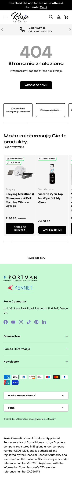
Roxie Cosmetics (20, 419)
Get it (43, 7)
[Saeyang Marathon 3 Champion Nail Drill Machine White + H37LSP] (20, 171)
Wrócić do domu (36, 85)
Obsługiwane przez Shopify (42, 419)
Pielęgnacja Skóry (50, 110)
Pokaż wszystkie (13, 147)
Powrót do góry (36, 257)
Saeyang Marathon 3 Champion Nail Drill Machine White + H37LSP (20, 200)
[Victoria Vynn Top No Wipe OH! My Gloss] (52, 171)
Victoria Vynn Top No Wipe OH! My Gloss (50, 198)
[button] (66, 17)
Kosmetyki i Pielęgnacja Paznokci (18, 110)
